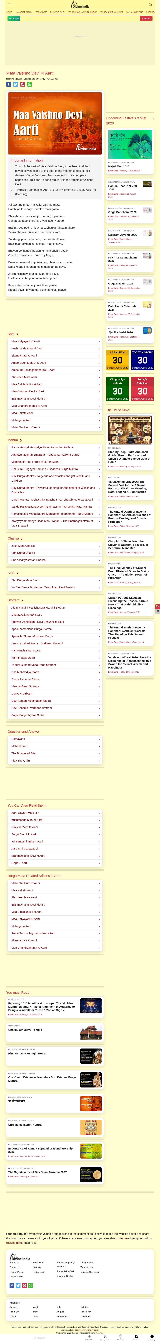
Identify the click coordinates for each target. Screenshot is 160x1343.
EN (158, 606)
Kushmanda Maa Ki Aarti (26, 348)
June (35, 1316)
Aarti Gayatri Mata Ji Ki (25, 812)
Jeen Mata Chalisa (23, 545)
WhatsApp (14, 18)
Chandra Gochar (65, 1276)
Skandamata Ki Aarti (24, 355)
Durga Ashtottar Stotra (25, 679)
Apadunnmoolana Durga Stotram (31, 629)
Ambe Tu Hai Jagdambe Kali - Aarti (33, 370)
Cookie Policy (16, 1276)
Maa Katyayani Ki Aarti (25, 341)
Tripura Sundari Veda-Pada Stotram (33, 664)
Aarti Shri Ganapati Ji (24, 848)
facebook (12, 1285)
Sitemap (37, 1267)
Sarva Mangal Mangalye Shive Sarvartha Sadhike (42, 447)
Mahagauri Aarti (21, 420)
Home (9, 12)
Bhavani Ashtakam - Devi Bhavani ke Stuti (37, 621)
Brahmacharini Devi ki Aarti (28, 398)
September (62, 1316)
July (59, 1307)
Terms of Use (87, 1267)
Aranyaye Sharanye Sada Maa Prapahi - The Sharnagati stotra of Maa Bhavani (52, 523)
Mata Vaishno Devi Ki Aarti (28, 391)
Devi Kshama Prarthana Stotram (31, 708)
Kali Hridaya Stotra (23, 657)
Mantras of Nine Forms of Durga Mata (35, 461)
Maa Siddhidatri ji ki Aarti (26, 384)
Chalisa (13, 538)
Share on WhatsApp (29, 84)
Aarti (11, 334)
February (14, 1311)
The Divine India (80, 4)
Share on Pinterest (22, 84)
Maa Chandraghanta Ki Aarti (29, 405)
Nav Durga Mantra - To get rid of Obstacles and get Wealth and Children (50, 478)
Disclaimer (38, 1262)
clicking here (14, 1242)
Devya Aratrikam (21, 693)
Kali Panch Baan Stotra (25, 650)
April (35, 1307)
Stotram (13, 600)
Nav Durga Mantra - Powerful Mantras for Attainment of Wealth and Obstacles (53, 490)
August (60, 1311)
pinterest (24, 1285)
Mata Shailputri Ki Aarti (25, 427)
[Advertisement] (80, 43)
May (35, 1311)
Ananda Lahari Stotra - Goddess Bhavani (37, 643)
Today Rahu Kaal (65, 1271)
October (84, 1307)
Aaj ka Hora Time (134, 12)
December (85, 1316)
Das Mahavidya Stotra (25, 672)
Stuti (11, 573)
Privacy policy (93, 1330)
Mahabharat (18, 746)
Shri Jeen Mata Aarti (24, 377)
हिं (158, 611)
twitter (18, 1285)
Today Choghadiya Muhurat (66, 1264)
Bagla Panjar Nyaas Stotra (28, 715)
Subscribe (146, 18)
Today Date (41, 12)
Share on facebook (8, 84)
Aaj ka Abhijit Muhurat (111, 12)
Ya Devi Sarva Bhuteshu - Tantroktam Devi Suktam (43, 587)
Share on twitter (15, 84)
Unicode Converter (89, 1272)
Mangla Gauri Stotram (25, 686)
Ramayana (18, 739)
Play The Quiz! (57, 12)
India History (15, 1303)
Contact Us (15, 1267)
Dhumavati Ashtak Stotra (26, 614)
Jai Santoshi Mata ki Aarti (27, 841)
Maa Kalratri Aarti (22, 413)
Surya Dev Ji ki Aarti (24, 834)
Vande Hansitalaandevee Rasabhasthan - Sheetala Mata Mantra (51, 506)
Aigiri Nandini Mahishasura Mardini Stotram (38, 607)
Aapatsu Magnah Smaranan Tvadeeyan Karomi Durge (45, 454)
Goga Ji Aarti (19, 863)
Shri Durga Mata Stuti (24, 580)
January (14, 1307)
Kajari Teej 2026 (24, 12)
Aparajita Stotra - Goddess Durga (32, 636)
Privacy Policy (16, 1272)
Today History (87, 1262)
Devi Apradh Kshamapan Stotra (31, 700)
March (13, 1316)
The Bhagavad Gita (23, 753)
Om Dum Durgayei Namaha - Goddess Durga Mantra (44, 469)
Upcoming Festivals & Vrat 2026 (126, 120)
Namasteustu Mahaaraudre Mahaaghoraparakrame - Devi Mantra (52, 513)
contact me (122, 1238)
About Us (14, 1262)
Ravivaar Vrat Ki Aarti (24, 827)
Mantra (13, 440)
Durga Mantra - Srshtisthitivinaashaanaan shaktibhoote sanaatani (52, 499)
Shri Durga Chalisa (23, 552)
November (85, 1311)
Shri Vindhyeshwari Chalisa (28, 560)
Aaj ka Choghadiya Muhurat (82, 12)
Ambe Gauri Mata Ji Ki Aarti (28, 362)
